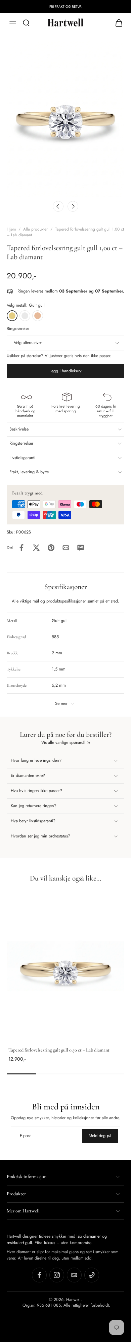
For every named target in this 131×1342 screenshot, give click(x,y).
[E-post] (74, 1274)
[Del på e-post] (65, 547)
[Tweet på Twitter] (36, 547)
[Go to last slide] (58, 206)
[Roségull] (37, 315)
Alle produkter (35, 229)
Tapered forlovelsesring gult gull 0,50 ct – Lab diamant (59, 1050)
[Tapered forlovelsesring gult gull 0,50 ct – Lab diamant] (65, 970)
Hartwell (73, 1299)
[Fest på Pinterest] (51, 547)
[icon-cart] (117, 22)
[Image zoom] (65, 118)
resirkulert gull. (20, 1243)
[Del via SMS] (80, 547)
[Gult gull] (12, 315)
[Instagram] (56, 1274)
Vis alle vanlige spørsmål (63, 743)
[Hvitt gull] (25, 315)
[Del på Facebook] (21, 547)
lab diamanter (89, 1236)
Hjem (11, 229)
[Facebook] (39, 1274)
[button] (65, 371)
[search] (26, 22)
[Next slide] (73, 206)
